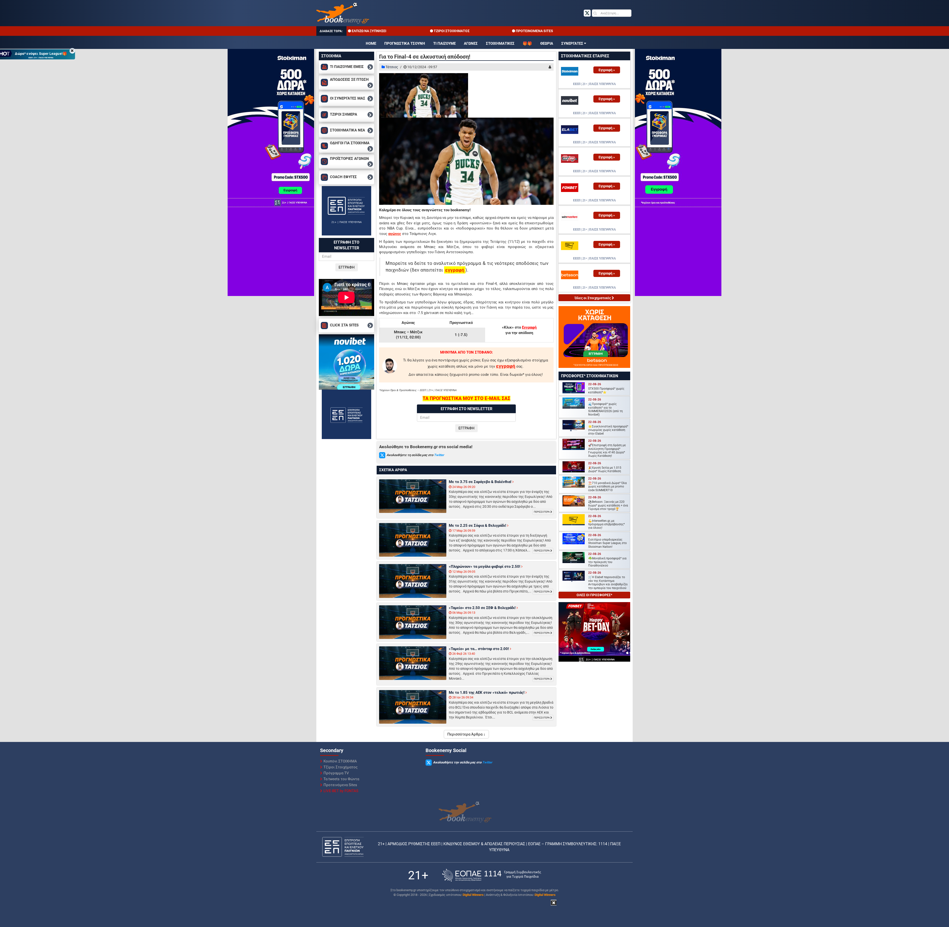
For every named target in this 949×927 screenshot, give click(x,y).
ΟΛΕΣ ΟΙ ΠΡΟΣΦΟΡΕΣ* (594, 595)
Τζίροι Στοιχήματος (341, 767)
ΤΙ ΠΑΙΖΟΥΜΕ (444, 43)
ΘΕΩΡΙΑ (546, 43)
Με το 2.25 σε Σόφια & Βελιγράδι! (478, 525)
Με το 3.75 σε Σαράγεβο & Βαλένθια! (480, 482)
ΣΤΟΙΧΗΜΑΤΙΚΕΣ (500, 43)
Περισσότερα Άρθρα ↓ (466, 734)
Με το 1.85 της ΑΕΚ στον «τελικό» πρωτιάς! (487, 692)
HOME (371, 43)
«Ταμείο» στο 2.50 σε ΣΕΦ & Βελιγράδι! (483, 608)
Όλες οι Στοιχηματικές (593, 298)
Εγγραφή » (607, 70)
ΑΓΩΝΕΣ (471, 43)
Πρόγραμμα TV (336, 773)
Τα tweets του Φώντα (341, 779)
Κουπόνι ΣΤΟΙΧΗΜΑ (340, 761)
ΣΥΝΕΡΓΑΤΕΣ (572, 43)
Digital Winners (473, 895)
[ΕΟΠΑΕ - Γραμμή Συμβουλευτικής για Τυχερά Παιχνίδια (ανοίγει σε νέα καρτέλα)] (491, 875)
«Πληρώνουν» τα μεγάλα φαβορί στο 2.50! (485, 566)
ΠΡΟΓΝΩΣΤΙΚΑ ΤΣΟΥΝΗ (404, 43)
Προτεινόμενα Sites (340, 785)
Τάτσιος (392, 67)
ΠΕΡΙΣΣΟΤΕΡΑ (542, 511)
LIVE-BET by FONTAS (341, 791)
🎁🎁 (527, 43)
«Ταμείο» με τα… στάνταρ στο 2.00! (479, 649)
